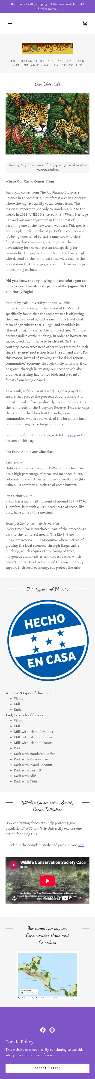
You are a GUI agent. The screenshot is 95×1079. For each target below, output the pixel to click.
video (72, 435)
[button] (10, 23)
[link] (84, 23)
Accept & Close (47, 1068)
